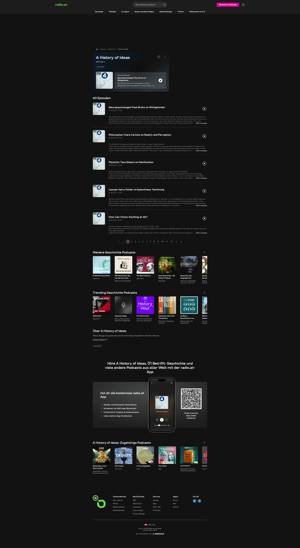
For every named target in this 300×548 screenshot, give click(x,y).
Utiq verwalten (138, 510)
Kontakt (155, 500)
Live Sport (125, 12)
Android (175, 507)
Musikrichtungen (165, 12)
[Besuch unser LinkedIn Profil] (194, 501)
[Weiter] (204, 251)
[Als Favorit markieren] (159, 57)
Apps (154, 503)
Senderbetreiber (119, 510)
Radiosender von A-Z (197, 12)
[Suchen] (164, 4)
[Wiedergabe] (160, 80)
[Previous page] (124, 242)
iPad (174, 503)
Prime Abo (156, 510)
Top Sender (99, 12)
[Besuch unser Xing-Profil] (199, 501)
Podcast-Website (99, 339)
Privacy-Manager (139, 514)
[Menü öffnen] (243, 4)
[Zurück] (197, 251)
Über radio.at (117, 500)
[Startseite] (97, 49)
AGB (134, 500)
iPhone (175, 500)
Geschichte (100, 67)
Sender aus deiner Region (144, 12)
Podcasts (112, 12)
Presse (115, 503)
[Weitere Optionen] (164, 57)
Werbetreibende (118, 507)
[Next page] (176, 242)
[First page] (119, 242)
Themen (181, 12)
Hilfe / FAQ (156, 507)
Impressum (137, 507)
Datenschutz (137, 503)
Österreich (151, 525)
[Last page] (181, 242)
